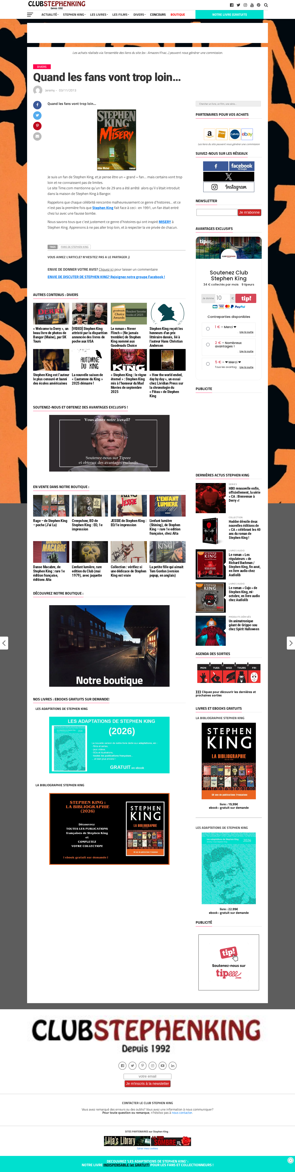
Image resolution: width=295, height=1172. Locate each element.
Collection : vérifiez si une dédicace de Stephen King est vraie (128, 571)
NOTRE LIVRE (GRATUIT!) (229, 14)
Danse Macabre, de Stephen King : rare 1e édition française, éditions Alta (49, 573)
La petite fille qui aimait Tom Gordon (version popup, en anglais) (166, 571)
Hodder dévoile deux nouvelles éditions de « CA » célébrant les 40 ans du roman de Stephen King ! (244, 529)
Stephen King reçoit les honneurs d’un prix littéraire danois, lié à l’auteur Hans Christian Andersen (166, 337)
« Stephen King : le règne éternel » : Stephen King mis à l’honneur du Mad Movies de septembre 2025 (128, 383)
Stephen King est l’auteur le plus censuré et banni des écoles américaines (51, 379)
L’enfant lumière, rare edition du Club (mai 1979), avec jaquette (87, 571)
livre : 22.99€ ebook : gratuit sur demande (229, 911)
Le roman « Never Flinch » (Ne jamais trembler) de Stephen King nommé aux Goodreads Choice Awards (126, 339)
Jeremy (50, 90)
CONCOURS (158, 14)
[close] (291, 1160)
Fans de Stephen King (74, 247)
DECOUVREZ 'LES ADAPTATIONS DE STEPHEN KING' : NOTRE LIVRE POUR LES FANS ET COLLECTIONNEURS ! (148, 1163)
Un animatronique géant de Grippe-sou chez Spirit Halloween (244, 625)
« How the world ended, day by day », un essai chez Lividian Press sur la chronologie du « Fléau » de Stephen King (166, 385)
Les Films (119, 14)
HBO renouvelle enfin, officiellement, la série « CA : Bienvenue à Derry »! (244, 494)
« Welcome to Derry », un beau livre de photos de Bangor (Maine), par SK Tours (50, 335)
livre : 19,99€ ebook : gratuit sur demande (229, 806)
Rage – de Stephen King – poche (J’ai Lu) (50, 522)
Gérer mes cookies (147, 1148)
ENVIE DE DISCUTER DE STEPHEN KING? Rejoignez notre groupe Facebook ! (106, 276)
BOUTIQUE (178, 14)
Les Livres (98, 14)
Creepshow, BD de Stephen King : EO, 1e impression (87, 524)
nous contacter (182, 1112)
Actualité (49, 14)
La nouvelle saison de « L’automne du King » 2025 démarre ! (87, 379)
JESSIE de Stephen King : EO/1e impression (128, 522)
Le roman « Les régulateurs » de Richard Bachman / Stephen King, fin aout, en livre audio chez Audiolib (244, 565)
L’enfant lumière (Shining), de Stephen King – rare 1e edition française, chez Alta (165, 527)
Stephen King (73, 14)
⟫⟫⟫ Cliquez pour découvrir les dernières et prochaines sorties (226, 693)
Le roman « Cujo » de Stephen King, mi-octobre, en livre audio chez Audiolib (244, 594)
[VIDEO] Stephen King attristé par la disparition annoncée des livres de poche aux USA (89, 335)
